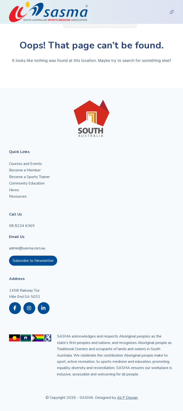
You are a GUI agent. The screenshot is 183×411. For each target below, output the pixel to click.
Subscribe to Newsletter (33, 260)
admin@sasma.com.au (27, 248)
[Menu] (172, 12)
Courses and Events (25, 163)
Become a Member (25, 170)
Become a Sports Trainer (29, 176)
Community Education (27, 183)
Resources (18, 196)
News (14, 190)
